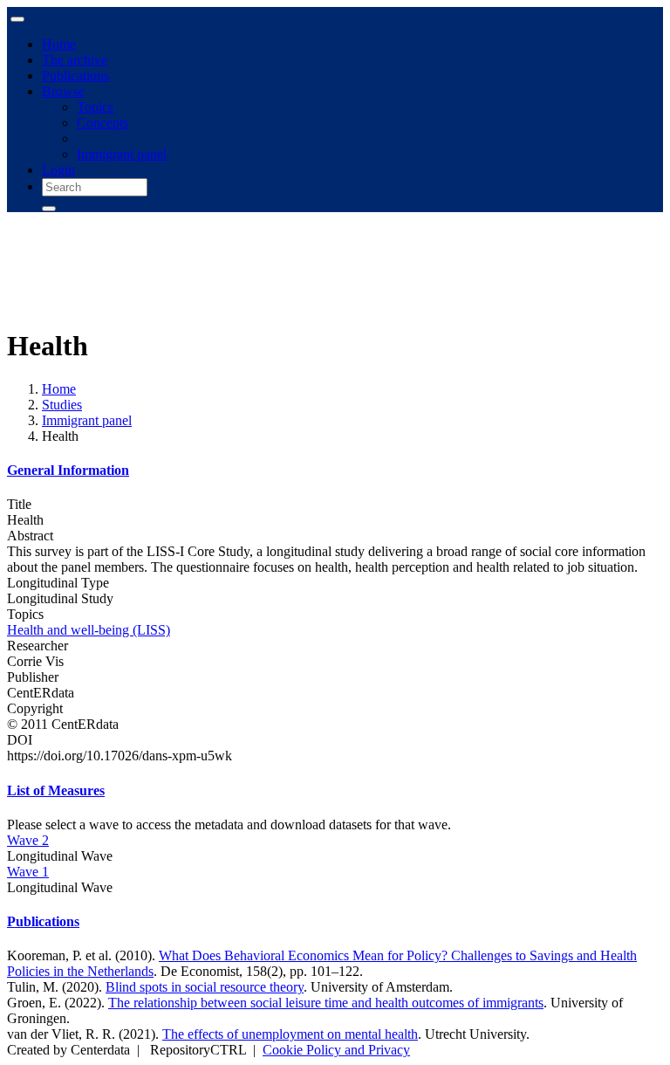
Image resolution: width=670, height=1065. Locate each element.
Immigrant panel (122, 154)
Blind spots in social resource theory (205, 986)
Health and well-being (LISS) (88, 629)
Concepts (102, 122)
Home (59, 44)
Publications (75, 75)
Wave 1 (28, 871)
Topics (95, 107)
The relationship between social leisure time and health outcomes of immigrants (326, 1002)
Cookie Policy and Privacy (336, 1049)
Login (58, 169)
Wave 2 (28, 840)
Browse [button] (63, 91)
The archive (74, 59)
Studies (62, 404)
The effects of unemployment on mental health (290, 1034)
